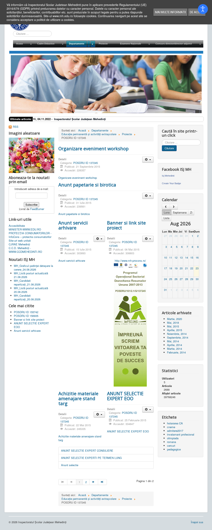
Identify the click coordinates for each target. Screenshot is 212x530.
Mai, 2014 (173, 341)
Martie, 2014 (174, 349)
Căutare (169, 148)
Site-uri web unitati (20, 240)
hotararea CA (175, 423)
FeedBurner (37, 209)
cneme (171, 427)
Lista (166, 218)
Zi (191, 212)
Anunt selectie (69, 465)
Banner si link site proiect (126, 225)
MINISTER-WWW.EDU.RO (25, 229)
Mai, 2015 (173, 326)
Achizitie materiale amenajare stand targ (78, 398)
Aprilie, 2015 (174, 330)
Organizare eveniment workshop (93, 148)
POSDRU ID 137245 (85, 163)
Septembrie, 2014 (177, 337)
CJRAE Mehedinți (19, 244)
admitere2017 (175, 431)
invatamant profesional (180, 434)
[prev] (166, 207)
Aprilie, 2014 (174, 345)
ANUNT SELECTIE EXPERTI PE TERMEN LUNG (91, 458)
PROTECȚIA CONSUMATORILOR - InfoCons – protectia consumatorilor (30, 235)
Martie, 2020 (174, 319)
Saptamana (180, 212)
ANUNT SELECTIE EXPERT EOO (125, 395)
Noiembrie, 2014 (177, 334)
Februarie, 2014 (176, 352)
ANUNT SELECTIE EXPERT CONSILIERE (87, 450)
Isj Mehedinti (168, 175)
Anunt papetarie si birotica (87, 184)
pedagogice (174, 449)
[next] (174, 207)
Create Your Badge (171, 183)
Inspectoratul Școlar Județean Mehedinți (80, 119)
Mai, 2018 (173, 323)
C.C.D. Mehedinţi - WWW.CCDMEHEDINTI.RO (25, 250)
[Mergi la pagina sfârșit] (102, 482)
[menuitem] (23, 44)
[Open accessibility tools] (203, 9)
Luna (167, 212)
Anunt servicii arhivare (73, 225)
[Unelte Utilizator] (148, 160)
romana (171, 442)
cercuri (171, 446)
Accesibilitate (17, 226)
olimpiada (172, 438)
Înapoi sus (197, 522)
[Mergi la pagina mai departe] (93, 482)
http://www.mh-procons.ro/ (130, 261)
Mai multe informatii (170, 12)
